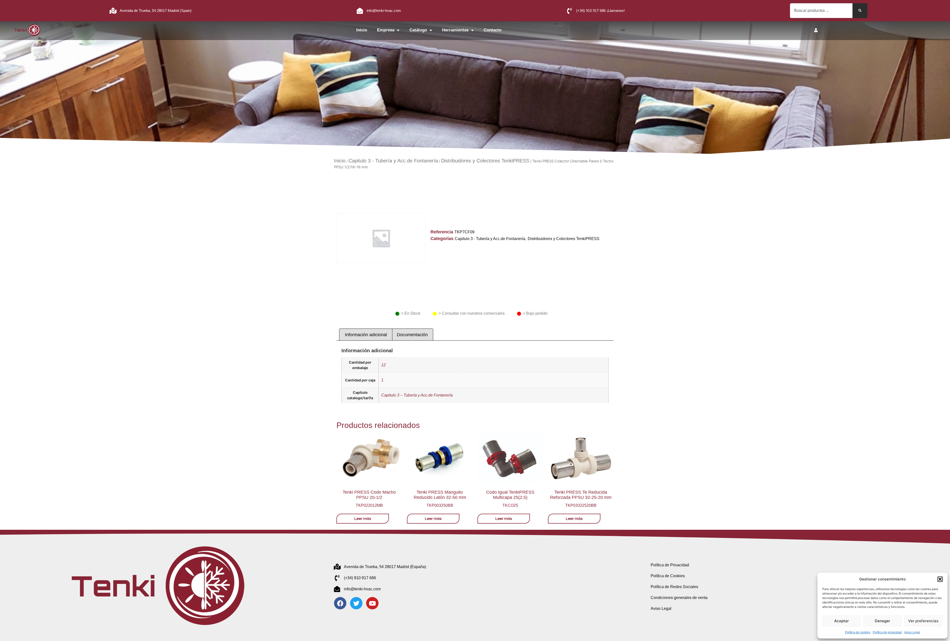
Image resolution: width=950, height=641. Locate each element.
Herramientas (455, 30)
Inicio (361, 30)
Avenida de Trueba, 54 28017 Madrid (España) (385, 567)
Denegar (882, 621)
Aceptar (841, 621)
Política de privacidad (887, 632)
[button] (940, 579)
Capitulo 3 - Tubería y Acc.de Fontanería (393, 160)
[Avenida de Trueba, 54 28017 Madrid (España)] (337, 567)
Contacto (492, 30)
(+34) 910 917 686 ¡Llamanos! (600, 10)
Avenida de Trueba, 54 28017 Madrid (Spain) (155, 10)
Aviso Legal (912, 632)
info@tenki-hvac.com (384, 10)
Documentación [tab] (412, 334)
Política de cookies (857, 632)
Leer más (362, 519)
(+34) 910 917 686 (360, 578)
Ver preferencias (923, 621)
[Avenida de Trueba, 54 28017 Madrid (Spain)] (113, 11)
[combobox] (821, 10)
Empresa (385, 30)
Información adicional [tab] (366, 334)
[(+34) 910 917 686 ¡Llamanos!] (569, 11)
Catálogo (418, 30)
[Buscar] (860, 10)
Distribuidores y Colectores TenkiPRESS (485, 160)
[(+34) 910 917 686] (337, 578)
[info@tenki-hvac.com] (360, 11)
